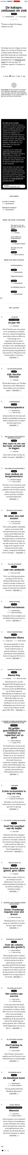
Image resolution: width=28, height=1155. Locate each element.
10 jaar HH (14, 322)
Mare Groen (15, 999)
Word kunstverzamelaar (12, 186)
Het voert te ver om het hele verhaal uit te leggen (14, 446)
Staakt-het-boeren (14, 607)
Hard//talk (14, 725)
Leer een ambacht (14, 569)
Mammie (14, 1110)
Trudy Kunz (9, 641)
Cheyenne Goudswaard (16, 798)
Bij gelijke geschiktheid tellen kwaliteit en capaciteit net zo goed (14, 733)
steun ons (16, 1)
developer (16, 326)
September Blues (14, 637)
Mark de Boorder (16, 917)
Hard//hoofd (3, 1)
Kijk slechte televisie (14, 375)
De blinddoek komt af (14, 1079)
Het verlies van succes (14, 994)
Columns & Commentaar (14, 1107)
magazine (9, 1)
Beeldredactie (10, 16)
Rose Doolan (16, 1050)
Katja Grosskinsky (16, 612)
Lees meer (13, 357)
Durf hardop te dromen (14, 1046)
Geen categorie (14, 319)
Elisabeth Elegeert (15, 479)
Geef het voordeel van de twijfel (14, 827)
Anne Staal (22, 16)
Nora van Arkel (15, 573)
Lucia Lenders (16, 481)
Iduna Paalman (15, 950)
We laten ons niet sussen (14, 517)
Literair (14, 371)
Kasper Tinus (16, 742)
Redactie (15, 380)
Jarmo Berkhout (16, 521)
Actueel (14, 14)
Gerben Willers (15, 797)
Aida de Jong (16, 412)
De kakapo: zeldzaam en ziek (14, 9)
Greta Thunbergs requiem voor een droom (14, 912)
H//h (2, 1146)
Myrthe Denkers (16, 1116)
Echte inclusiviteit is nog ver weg (14, 792)
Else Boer (16, 831)
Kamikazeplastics (14, 407)
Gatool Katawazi (16, 740)
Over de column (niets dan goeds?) (14, 945)
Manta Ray (14, 675)
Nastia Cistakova (16, 1085)
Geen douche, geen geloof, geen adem (14, 869)
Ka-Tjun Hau (16, 523)
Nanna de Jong (21, 678)
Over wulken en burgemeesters (14, 475)
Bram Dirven (22, 641)
